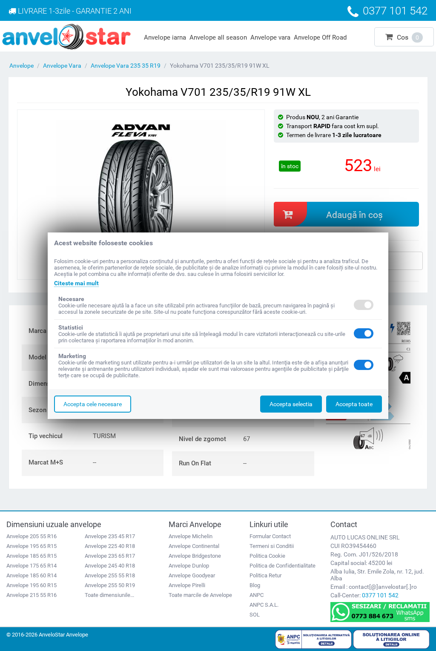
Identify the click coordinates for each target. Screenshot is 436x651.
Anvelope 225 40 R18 (110, 546)
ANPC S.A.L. (264, 605)
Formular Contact (270, 536)
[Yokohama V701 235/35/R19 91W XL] (140, 194)
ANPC (257, 595)
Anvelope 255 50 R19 (110, 585)
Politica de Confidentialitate (283, 565)
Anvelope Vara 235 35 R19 (126, 65)
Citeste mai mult (76, 283)
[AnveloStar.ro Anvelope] (66, 36)
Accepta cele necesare (92, 404)
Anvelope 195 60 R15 (31, 585)
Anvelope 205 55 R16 (31, 536)
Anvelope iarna (165, 37)
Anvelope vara (270, 37)
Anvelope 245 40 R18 (110, 565)
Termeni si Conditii (272, 546)
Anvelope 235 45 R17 (110, 536)
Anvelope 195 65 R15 (31, 546)
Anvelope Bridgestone (195, 556)
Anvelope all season (218, 37)
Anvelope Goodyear (192, 575)
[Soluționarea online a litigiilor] (391, 638)
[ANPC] (313, 638)
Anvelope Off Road (320, 37)
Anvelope (21, 65)
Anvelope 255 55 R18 (110, 575)
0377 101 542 (380, 595)
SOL (255, 614)
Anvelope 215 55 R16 (31, 595)
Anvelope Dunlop (189, 565)
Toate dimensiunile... (109, 595)
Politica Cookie (267, 556)
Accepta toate (354, 404)
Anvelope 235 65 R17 (110, 556)
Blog (255, 585)
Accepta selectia (291, 404)
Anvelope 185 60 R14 (31, 575)
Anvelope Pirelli (187, 585)
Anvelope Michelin (190, 536)
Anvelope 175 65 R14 (31, 565)
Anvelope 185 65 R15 (31, 556)
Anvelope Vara (62, 65)
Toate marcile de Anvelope (200, 595)
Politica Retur (265, 575)
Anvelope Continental (194, 546)
